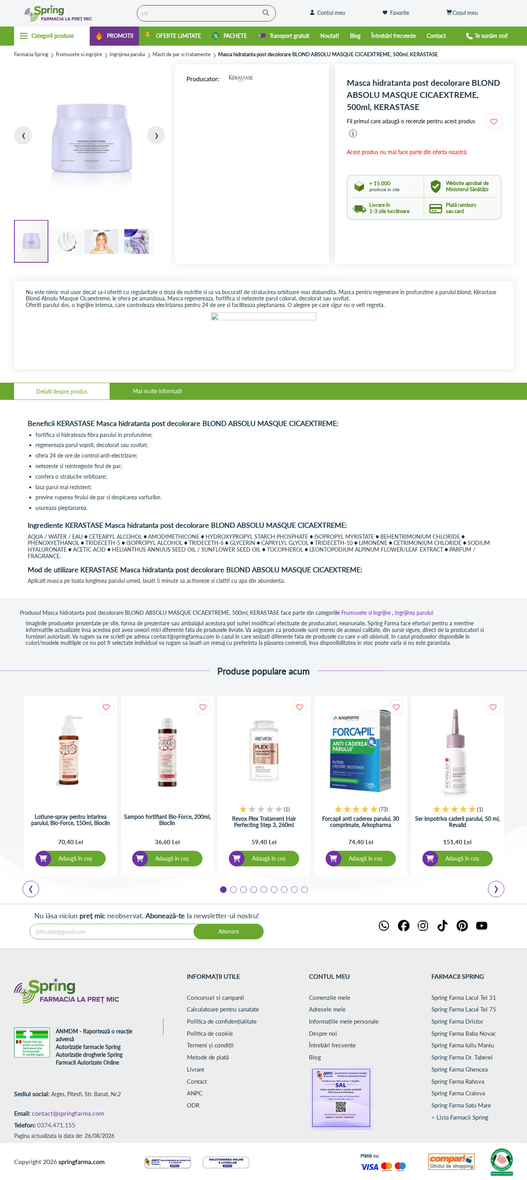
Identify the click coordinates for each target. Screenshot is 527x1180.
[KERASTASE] (240, 78)
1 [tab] (222, 889)
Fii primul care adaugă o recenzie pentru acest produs (411, 121)
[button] (29, 141)
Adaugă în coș (75, 858)
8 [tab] (293, 889)
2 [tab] (233, 889)
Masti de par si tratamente (182, 54)
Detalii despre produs (61, 391)
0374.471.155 (56, 1125)
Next (497, 890)
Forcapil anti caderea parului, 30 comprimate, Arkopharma (360, 822)
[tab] (62, 391)
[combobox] (206, 13)
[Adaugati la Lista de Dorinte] (106, 707)
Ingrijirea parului (127, 54)
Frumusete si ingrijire (79, 54)
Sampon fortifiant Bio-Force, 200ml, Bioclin (167, 820)
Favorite (399, 12)
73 (383, 809)
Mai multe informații (157, 391)
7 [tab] (283, 889)
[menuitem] (114, 36)
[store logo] (73, 13)
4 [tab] (253, 889)
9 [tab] (304, 889)
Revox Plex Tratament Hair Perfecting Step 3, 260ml (264, 822)
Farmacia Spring (31, 54)
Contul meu (331, 12)
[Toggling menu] (52, 36)
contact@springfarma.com (68, 1113)
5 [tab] (263, 889)
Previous (35, 890)
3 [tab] (243, 889)
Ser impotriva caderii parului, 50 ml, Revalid (457, 822)
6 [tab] (273, 889)
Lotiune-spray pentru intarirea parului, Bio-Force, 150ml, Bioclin (70, 820)
